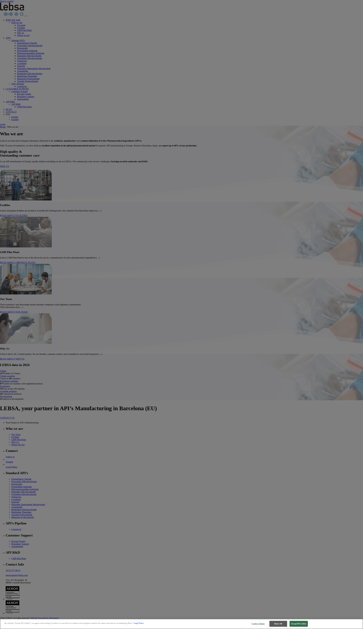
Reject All (278, 624)
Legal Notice (139, 623)
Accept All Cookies (298, 624)
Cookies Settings (258, 624)
